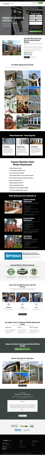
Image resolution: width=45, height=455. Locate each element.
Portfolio (26, 0)
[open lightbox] (10, 78)
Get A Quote (27, 57)
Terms (37, 28)
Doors (20, 445)
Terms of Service (28, 453)
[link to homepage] (8, 4)
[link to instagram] (42, 453)
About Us (33, 442)
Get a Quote (40, 0)
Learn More (33, 57)
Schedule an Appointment (32, 0)
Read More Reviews (22, 415)
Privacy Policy (34, 28)
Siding (20, 442)
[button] (23, 5)
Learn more (24, 258)
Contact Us (33, 445)
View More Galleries (22, 385)
